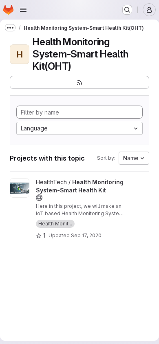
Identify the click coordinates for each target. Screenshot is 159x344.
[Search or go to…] (127, 10)
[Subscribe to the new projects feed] (79, 82)
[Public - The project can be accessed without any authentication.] (39, 197)
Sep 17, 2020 (86, 235)
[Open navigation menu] (23, 9)
